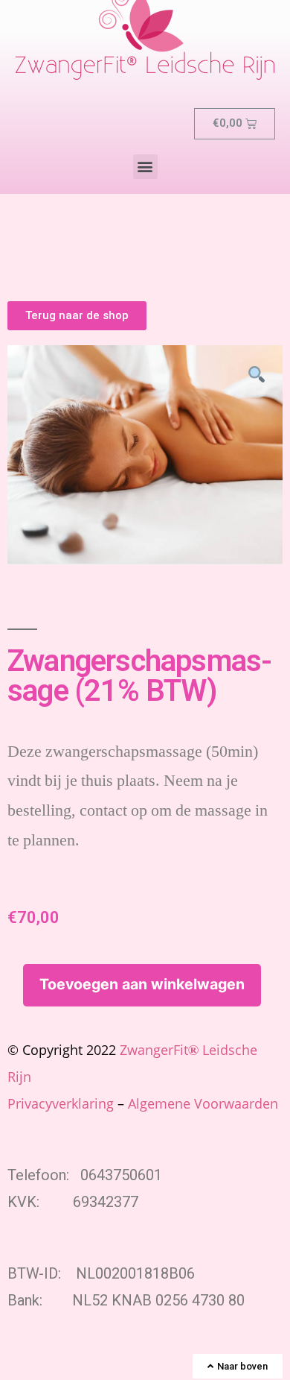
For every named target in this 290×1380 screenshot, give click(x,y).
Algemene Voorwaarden (203, 1103)
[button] (145, 166)
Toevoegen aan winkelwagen (142, 984)
